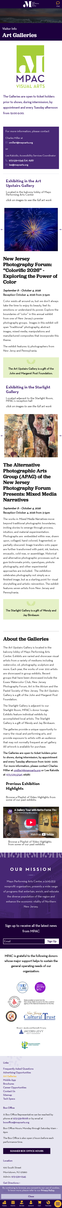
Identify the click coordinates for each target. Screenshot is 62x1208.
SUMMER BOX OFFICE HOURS (26, 1150)
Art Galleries (9, 1076)
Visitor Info (9, 29)
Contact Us (9, 1091)
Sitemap (7, 1095)
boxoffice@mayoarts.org (16, 1122)
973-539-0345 (14, 774)
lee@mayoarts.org (18, 164)
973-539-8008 (20, 1118)
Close (31, 1196)
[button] (57, 1203)
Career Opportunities (14, 1087)
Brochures (8, 1083)
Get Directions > (11, 1182)
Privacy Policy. (48, 1190)
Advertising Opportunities (17, 1072)
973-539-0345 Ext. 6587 (21, 160)
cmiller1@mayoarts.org (21, 142)
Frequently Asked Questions (18, 1068)
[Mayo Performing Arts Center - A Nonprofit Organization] (31, 4)
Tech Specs (9, 1098)
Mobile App (9, 1080)
